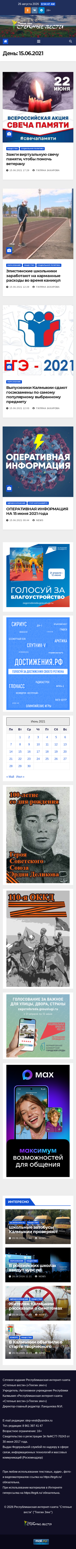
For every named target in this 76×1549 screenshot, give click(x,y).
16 (29, 751)
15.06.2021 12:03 (19, 408)
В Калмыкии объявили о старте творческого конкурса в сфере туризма (37, 1346)
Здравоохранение (16, 503)
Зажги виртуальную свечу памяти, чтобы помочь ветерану (32, 159)
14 (11, 751)
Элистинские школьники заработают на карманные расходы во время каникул (33, 276)
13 (65, 744)
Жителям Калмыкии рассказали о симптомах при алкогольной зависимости (35, 1310)
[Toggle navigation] (39, 41)
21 (11, 758)
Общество (12, 149)
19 (56, 751)
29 (20, 766)
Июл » (20, 776)
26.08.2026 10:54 (22, 1315)
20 (65, 751)
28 (11, 766)
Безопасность (17, 1223)
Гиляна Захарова (48, 170)
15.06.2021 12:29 (19, 287)
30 (29, 766)
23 (29, 758)
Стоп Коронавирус (38, 503)
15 (20, 751)
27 (65, 758)
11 (47, 744)
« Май (10, 776)
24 (38, 758)
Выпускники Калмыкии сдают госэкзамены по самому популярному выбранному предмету (36, 394)
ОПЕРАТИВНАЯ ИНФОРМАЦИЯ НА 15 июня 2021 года (37, 511)
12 (56, 744)
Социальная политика (32, 149)
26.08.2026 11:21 (22, 1276)
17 (38, 751)
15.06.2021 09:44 (19, 520)
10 (38, 744)
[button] (70, 41)
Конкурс (14, 1337)
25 (47, 758)
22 (20, 758)
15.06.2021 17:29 (19, 170)
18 (47, 751)
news (39, 520)
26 (56, 758)
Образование (14, 265)
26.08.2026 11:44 (22, 1238)
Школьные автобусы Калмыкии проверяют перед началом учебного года (36, 1234)
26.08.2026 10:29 (22, 1353)
